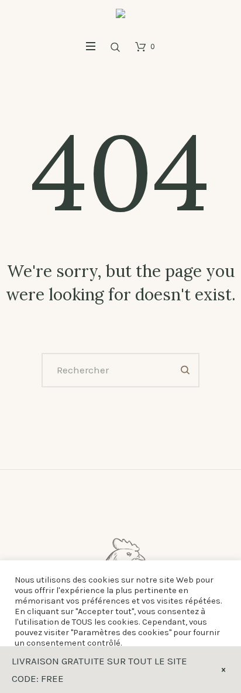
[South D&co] (120, 17)
